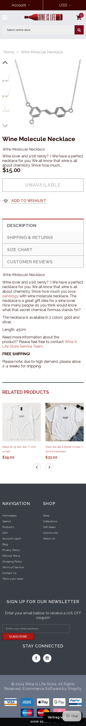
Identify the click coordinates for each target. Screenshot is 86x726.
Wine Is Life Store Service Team (39, 344)
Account (19, 5)
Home (8, 52)
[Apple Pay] (43, 703)
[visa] (11, 703)
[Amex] (27, 703)
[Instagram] (47, 658)
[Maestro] (60, 703)
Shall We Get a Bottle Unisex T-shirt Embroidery (64, 449)
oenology (10, 296)
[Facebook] (36, 658)
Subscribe (18, 636)
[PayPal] (75, 703)
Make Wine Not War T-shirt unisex (19, 449)
